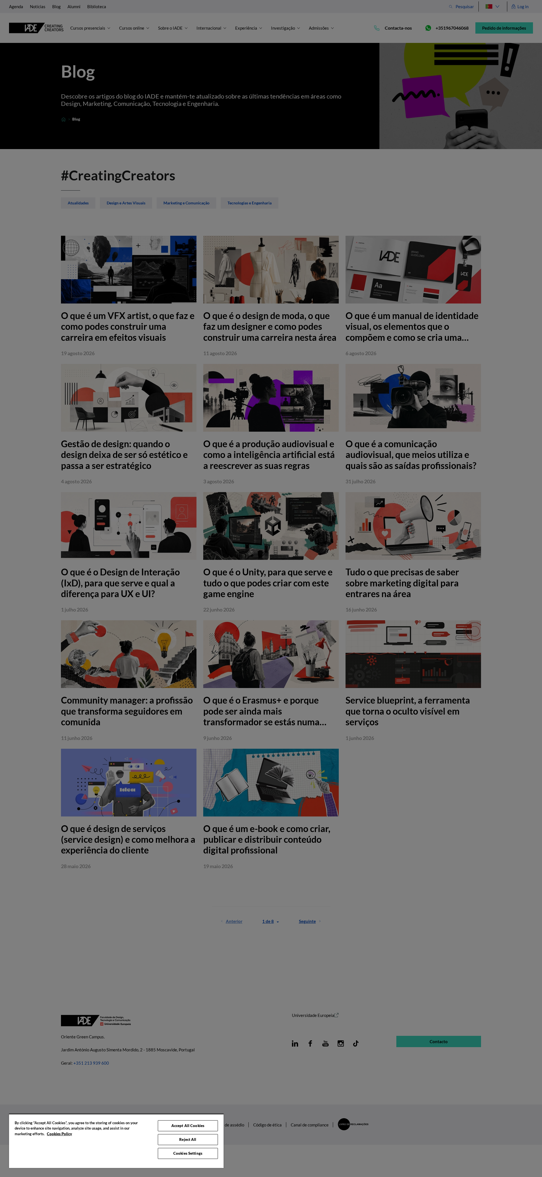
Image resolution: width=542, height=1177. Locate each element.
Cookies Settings (187, 1153)
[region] (116, 1141)
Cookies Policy (59, 1134)
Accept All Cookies (187, 1125)
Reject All (187, 1139)
